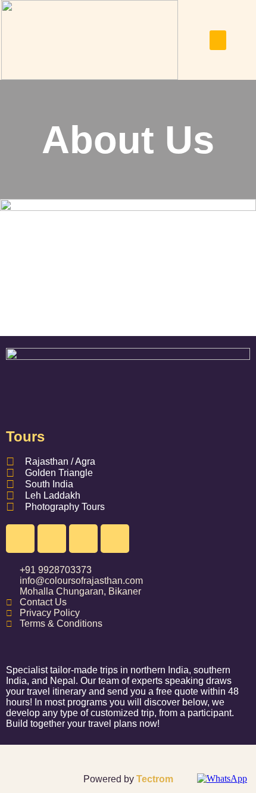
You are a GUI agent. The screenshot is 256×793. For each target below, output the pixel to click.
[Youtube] (83, 538)
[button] (218, 40)
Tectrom (154, 779)
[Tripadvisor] (115, 538)
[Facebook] (20, 538)
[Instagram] (52, 538)
